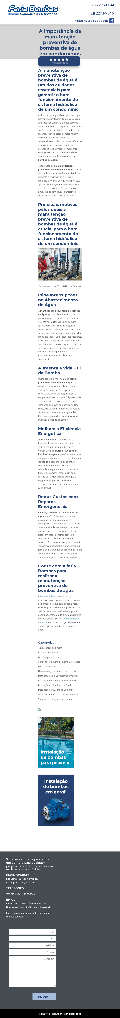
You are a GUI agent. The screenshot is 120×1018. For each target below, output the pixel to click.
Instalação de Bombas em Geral (54, 685)
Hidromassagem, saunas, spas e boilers (58, 671)
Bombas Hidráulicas (48, 652)
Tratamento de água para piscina (55, 699)
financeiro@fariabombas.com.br (35, 907)
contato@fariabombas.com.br (34, 903)
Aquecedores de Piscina (50, 647)
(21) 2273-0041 (102, 5)
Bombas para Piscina (49, 657)
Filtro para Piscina (47, 666)
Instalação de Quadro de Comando (56, 689)
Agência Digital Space (68, 1013)
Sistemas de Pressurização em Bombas (58, 694)
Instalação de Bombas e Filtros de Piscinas (60, 680)
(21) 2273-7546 (102, 13)
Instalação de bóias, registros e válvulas (58, 675)
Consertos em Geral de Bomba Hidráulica (59, 661)
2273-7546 (29, 894)
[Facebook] (111, 22)
